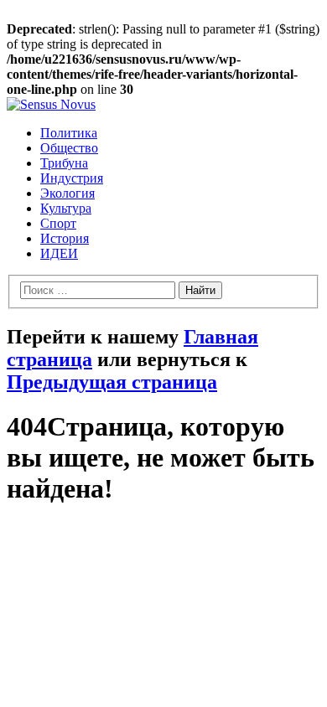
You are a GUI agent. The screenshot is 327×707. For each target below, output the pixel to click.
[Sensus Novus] (51, 104)
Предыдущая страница (112, 382)
